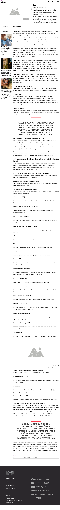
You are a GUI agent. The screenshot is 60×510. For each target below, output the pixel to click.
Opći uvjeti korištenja (11, 499)
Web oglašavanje (10, 485)
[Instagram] (55, 1)
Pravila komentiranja (11, 479)
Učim (31, 8)
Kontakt (8, 495)
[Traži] (49, 1)
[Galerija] (14, 11)
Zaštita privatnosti (10, 482)
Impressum (8, 492)
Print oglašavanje (10, 489)
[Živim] (3, 1)
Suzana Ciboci (5, 26)
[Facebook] (52, 1)
